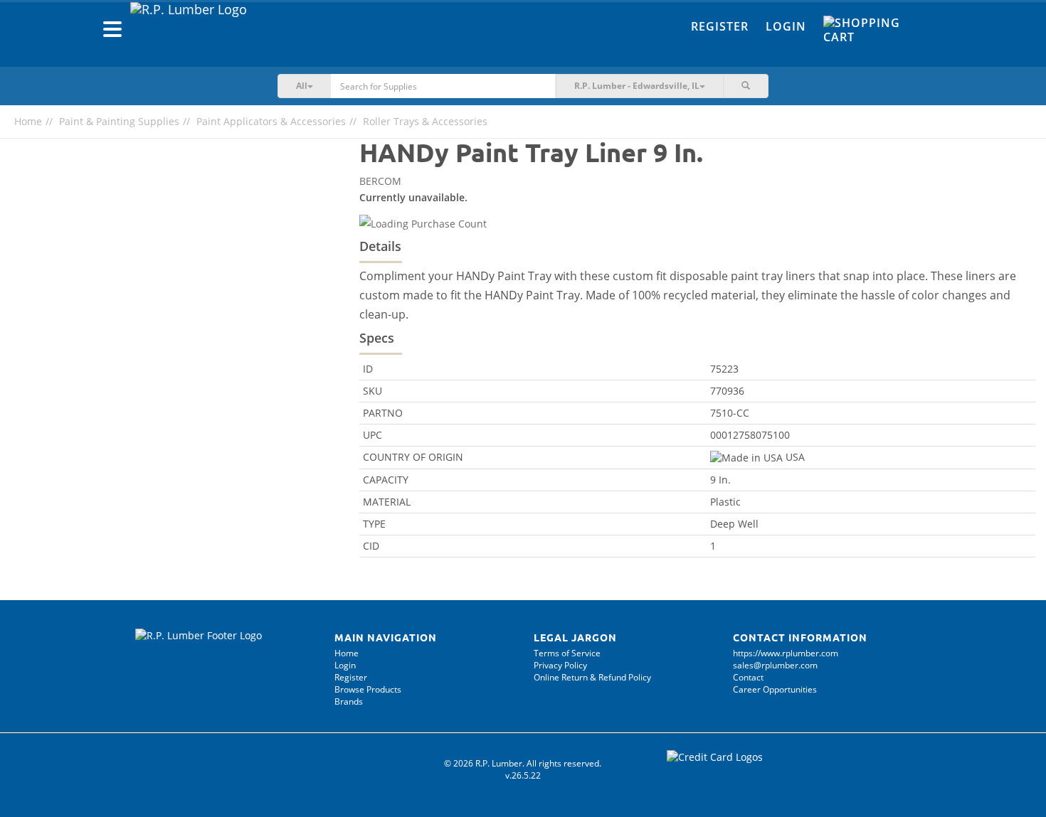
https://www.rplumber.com (785, 653)
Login (786, 26)
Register (720, 26)
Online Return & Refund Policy (592, 677)
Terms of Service (567, 653)
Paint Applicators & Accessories (271, 121)
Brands (348, 701)
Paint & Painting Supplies (119, 121)
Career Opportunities (775, 689)
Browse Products (367, 689)
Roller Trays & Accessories (425, 121)
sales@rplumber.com (775, 665)
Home (28, 121)
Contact (748, 677)
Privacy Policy (560, 665)
